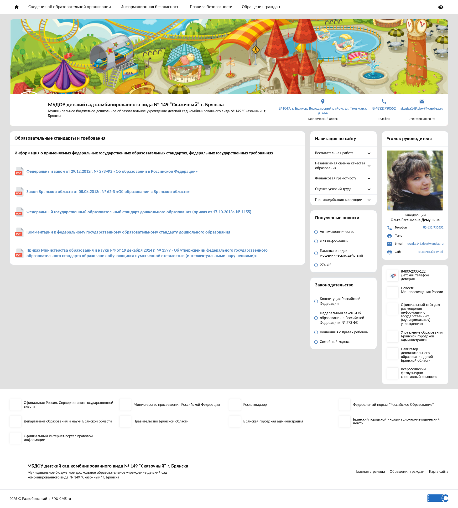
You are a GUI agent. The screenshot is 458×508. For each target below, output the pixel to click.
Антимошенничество (337, 232)
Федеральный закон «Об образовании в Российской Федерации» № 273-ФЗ (342, 318)
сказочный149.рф (430, 252)
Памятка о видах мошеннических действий (341, 253)
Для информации (334, 241)
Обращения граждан (261, 7)
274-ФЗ (325, 265)
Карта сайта (438, 472)
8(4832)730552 (433, 227)
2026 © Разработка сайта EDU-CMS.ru (40, 499)
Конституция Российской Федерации (340, 301)
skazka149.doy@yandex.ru (425, 244)
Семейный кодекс (334, 342)
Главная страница (370, 472)
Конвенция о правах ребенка (344, 332)
